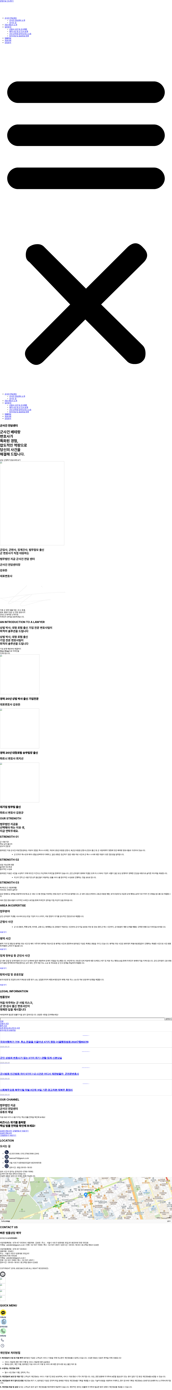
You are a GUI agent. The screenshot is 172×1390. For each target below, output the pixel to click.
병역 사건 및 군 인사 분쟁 (18, 31)
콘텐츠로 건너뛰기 (7, 1)
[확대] (169, 1194)
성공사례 (8, 40)
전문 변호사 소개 (11, 25)
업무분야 (8, 27)
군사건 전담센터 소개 (17, 20)
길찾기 (169, 1221)
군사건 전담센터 (11, 18)
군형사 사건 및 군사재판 (18, 29)
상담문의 (8, 42)
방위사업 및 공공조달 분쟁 (19, 36)
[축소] (169, 1198)
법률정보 (8, 38)
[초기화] (169, 1202)
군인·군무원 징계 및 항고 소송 (20, 34)
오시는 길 (12, 22)
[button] (86, 218)
